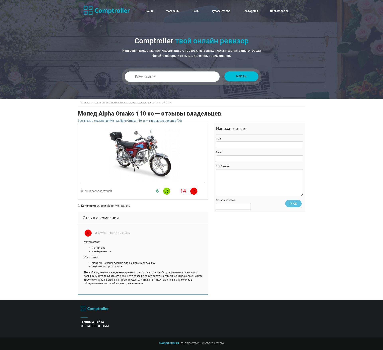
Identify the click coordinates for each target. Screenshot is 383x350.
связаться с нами (95, 326)
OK (295, 203)
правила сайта (92, 322)
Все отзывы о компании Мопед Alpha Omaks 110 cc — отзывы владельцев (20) (130, 120)
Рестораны (250, 11)
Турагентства (220, 11)
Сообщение (222, 166)
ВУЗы (195, 11)
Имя (218, 138)
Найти (241, 76)
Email (219, 152)
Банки (149, 11)
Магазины (172, 11)
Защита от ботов (225, 200)
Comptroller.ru (169, 343)
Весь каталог (279, 11)
